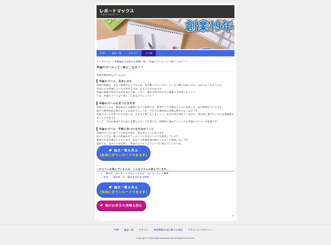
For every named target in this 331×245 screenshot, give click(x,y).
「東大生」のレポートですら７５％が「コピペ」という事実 (136, 173)
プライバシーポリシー (200, 229)
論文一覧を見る (123, 153)
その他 (148, 53)
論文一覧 (117, 53)
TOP (102, 53)
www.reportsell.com (164, 238)
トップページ (104, 61)
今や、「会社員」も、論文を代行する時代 (126, 177)
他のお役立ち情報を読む (124, 205)
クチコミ (133, 53)
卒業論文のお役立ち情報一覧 (130, 61)
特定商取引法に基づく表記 (168, 229)
